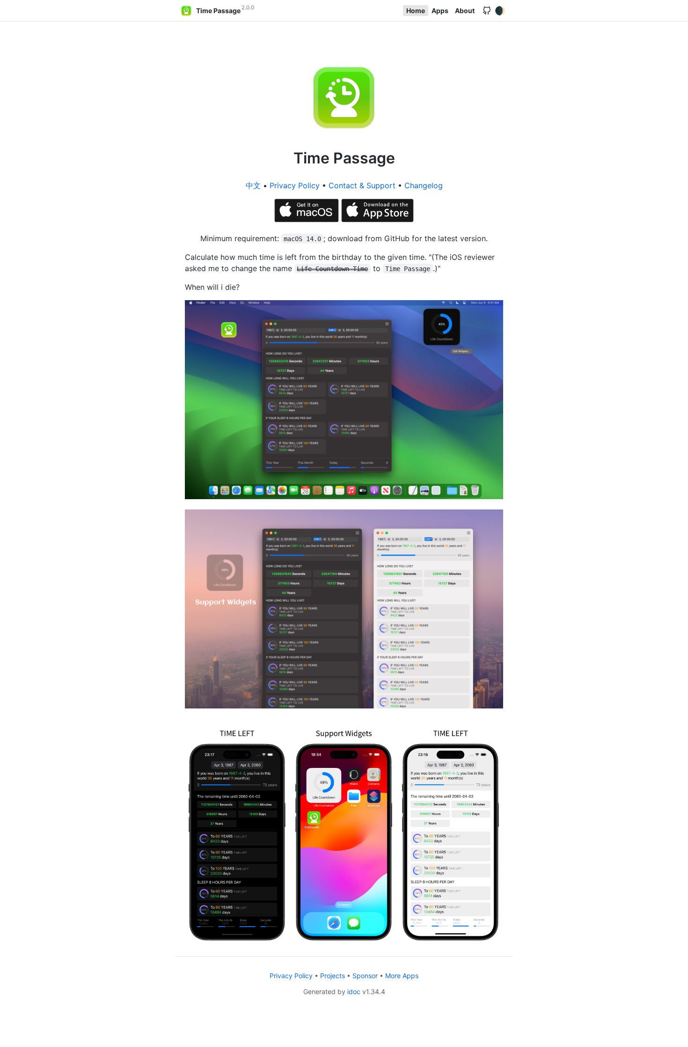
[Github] (487, 11)
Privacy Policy (295, 185)
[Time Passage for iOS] (377, 219)
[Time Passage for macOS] (307, 219)
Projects (332, 976)
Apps (440, 11)
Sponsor (365, 976)
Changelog (423, 185)
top (677, 1037)
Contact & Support (362, 185)
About (465, 11)
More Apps (401, 976)
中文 (253, 185)
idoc (353, 991)
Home (415, 11)
